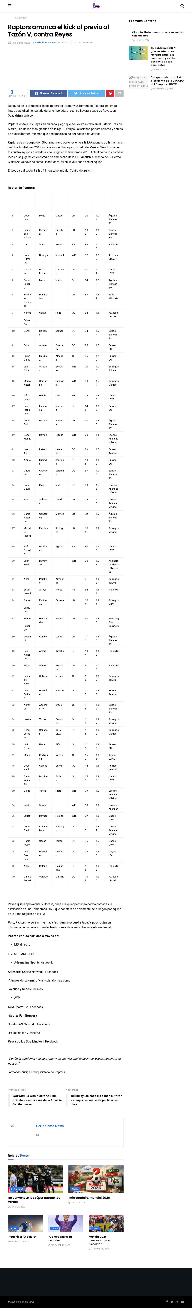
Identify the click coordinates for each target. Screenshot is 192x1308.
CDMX (75, 1189)
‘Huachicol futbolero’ (22, 1237)
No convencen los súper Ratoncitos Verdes (34, 1200)
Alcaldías (17, 1189)
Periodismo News (45, 42)
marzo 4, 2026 (77, 1202)
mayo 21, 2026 (159, 69)
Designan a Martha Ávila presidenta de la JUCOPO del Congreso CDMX (167, 80)
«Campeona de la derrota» (60, 1238)
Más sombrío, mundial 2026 (89, 1198)
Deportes (22, 17)
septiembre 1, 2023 (162, 88)
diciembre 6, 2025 (99, 1248)
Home (11, 17)
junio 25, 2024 (141, 40)
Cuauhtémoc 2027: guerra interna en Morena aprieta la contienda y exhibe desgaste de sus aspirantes (163, 56)
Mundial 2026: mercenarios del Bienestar (99, 1240)
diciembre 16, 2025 (60, 1245)
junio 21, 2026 (17, 1206)
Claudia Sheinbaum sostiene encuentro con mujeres (158, 33)
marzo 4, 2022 (69, 42)
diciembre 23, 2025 (19, 1241)
